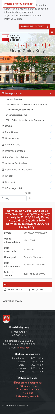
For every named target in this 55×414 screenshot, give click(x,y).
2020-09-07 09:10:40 (34, 264)
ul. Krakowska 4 (19, 331)
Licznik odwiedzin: (10, 405)
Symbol (8, 232)
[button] (36, 45)
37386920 (23, 405)
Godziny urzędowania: (27, 354)
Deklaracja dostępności (29, 382)
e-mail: (19, 347)
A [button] (15, 45)
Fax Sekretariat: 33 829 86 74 (19, 344)
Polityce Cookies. (13, 18)
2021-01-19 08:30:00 (34, 274)
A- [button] (29, 45)
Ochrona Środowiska (16, 163)
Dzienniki (10, 182)
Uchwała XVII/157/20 (35, 233)
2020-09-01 (29, 249)
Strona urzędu (29, 386)
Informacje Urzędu (15, 150)
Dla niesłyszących (29, 396)
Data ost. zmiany (9, 274)
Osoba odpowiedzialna (12, 240)
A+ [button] (22, 45)
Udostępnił (10, 257)
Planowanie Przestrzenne (18, 169)
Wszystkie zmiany (12, 301)
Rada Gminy (11, 132)
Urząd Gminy (12, 138)
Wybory (9, 175)
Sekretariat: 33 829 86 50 (19, 340)
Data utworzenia (10, 249)
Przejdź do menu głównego (19, 3)
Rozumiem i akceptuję (34, 26)
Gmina (8, 125)
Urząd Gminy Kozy (27, 50)
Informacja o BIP (14, 188)
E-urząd (28, 392)
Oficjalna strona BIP (28, 389)
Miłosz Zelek (29, 240)
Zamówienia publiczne (17, 157)
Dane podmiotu (13, 93)
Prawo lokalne (12, 144)
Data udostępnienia (12, 264)
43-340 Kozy (19, 335)
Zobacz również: (27, 378)
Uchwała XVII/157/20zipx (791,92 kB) (25, 289)
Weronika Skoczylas (33, 257)
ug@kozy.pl (23, 347)
